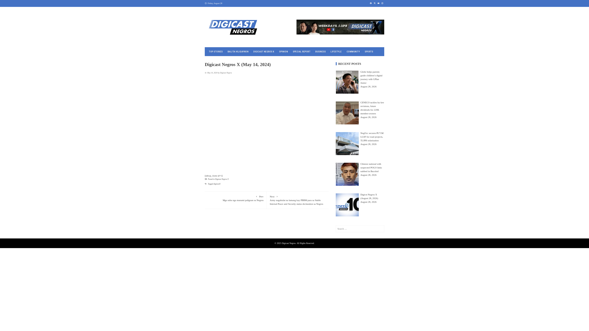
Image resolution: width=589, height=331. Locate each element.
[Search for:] (360, 229)
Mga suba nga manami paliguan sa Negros (243, 198)
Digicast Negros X (263, 51)
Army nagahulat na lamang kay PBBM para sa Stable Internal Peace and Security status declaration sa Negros (296, 200)
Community (353, 51)
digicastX (217, 184)
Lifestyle (336, 51)
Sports (369, 51)
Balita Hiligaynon (238, 51)
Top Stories (216, 51)
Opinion (283, 51)
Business (320, 51)
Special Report (301, 51)
